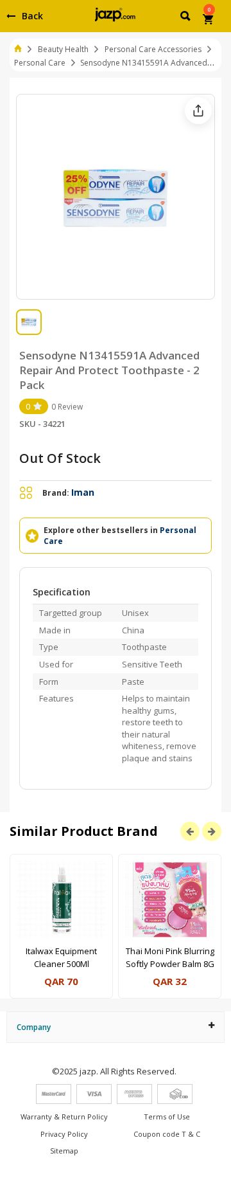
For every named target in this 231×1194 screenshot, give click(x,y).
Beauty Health (63, 49)
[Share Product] (198, 110)
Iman (82, 492)
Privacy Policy (64, 1134)
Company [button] (34, 1027)
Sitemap (64, 1150)
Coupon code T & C (166, 1134)
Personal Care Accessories (153, 49)
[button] (186, 18)
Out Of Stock (60, 458)
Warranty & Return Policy (64, 1116)
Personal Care (39, 62)
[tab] (115, 1027)
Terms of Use (167, 1116)
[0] (209, 20)
